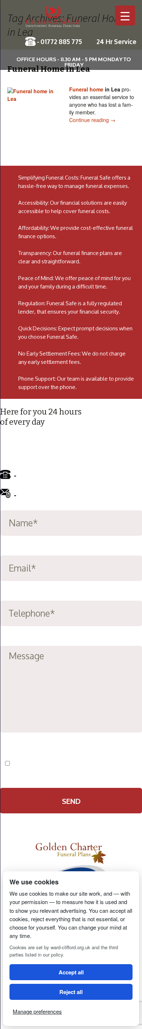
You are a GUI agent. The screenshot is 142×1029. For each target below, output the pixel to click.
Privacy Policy (99, 763)
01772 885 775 (61, 41)
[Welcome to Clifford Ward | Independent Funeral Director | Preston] (71, 20)
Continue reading (92, 119)
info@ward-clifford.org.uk (59, 494)
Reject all (71, 992)
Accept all (71, 972)
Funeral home (86, 89)
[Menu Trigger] (125, 15)
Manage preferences (37, 1011)
